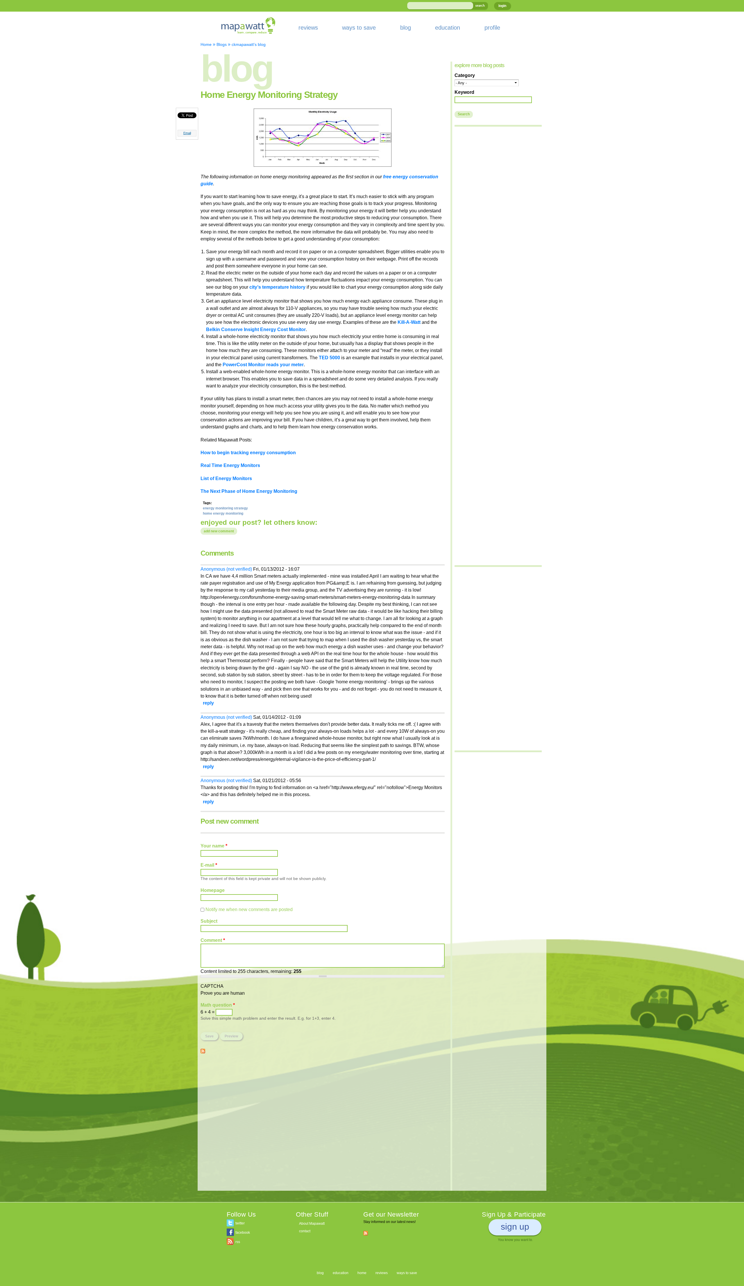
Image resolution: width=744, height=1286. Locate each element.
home (361, 1273)
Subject (209, 921)
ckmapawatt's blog (249, 44)
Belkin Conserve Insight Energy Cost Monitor (256, 329)
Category (465, 75)
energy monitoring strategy (225, 508)
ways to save (359, 27)
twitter (240, 1223)
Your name (214, 845)
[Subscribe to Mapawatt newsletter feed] (365, 1233)
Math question (218, 1004)
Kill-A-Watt (410, 322)
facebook (242, 1233)
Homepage (213, 890)
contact (304, 1231)
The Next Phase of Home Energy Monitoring (249, 491)
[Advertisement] (323, 1099)
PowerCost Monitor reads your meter (263, 364)
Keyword (464, 92)
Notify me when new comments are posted (249, 909)
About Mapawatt (312, 1224)
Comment (213, 940)
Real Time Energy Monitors (230, 465)
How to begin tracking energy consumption (248, 452)
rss (237, 1242)
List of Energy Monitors (226, 478)
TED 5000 (329, 357)
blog (405, 27)
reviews (308, 27)
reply (208, 702)
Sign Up (515, 1226)
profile (492, 27)
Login (502, 6)
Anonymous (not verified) (226, 569)
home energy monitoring (223, 513)
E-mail (209, 864)
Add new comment (219, 531)
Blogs (222, 44)
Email (187, 133)
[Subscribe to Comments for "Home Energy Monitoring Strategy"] (203, 1049)
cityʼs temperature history (278, 287)
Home (206, 44)
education (447, 27)
